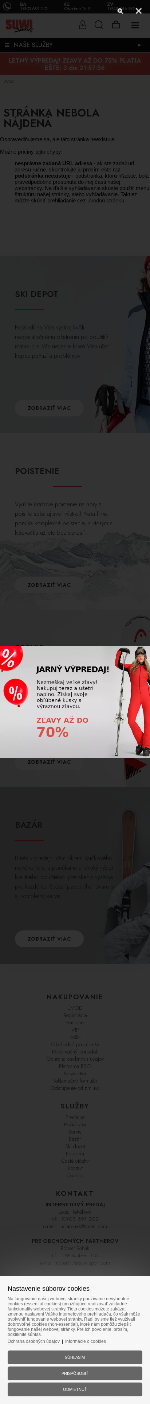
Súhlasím (75, 1357)
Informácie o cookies (85, 1341)
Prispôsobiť (75, 1373)
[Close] (139, 11)
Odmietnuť (75, 1389)
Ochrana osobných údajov (34, 1341)
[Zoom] (120, 11)
